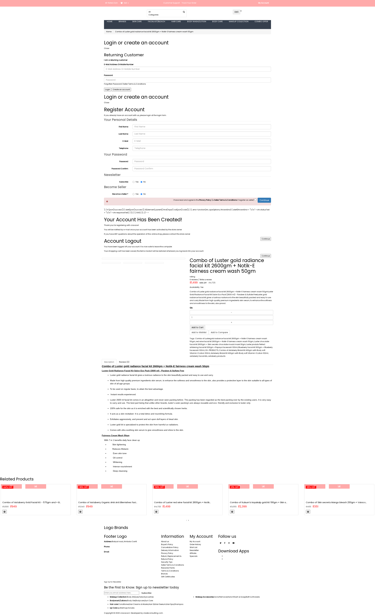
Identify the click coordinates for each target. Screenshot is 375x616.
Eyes (137, 597)
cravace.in (125, 613)
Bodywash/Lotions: (118, 600)
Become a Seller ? (120, 194)
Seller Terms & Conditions (172, 565)
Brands (164, 573)
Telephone (123, 148)
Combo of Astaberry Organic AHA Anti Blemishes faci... (107, 502)
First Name (123, 126)
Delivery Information (170, 550)
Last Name (123, 134)
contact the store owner (179, 234)
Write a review (206, 279)
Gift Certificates (168, 576)
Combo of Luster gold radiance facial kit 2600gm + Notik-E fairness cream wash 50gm (154, 31)
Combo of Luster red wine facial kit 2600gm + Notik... (182, 502)
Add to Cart (197, 327)
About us (165, 541)
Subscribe (123, 182)
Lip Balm (121, 608)
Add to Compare (219, 332)
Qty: (191, 307)
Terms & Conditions (170, 571)
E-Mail (125, 141)
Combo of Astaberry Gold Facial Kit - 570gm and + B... (31, 502)
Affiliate (193, 553)
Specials (193, 556)
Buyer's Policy (167, 544)
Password (108, 75)
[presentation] (186, 520)
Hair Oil (152, 604)
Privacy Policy (167, 553)
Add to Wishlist (199, 332)
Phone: (107, 546)
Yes (137, 182)
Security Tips (166, 562)
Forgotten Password (113, 84)
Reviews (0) (124, 362)
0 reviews (194, 279)
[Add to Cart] (4, 512)
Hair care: (114, 604)
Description (109, 362)
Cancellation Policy (169, 547)
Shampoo (178, 604)
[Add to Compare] (35, 486)
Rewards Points (168, 568)
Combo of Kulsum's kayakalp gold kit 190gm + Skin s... (258, 502)
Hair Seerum (160, 604)
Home (108, 31)
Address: (108, 541)
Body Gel (131, 600)
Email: (106, 551)
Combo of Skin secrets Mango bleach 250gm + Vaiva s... (336, 502)
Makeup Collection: (118, 597)
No (144, 182)
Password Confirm (120, 168)
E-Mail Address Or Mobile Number (118, 64)
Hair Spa (170, 604)
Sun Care (149, 600)
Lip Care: (113, 608)
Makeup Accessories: (205, 597)
